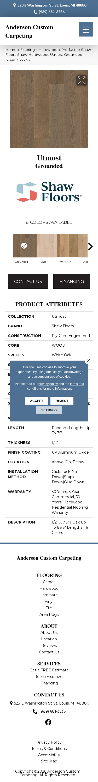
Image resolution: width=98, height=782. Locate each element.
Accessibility (49, 755)
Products (69, 49)
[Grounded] (21, 246)
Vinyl (49, 601)
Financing (72, 281)
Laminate (49, 595)
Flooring (27, 49)
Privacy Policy (49, 742)
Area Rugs (49, 614)
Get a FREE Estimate (49, 670)
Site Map (49, 761)
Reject (62, 401)
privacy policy (48, 384)
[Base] (43, 246)
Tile (49, 608)
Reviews (49, 645)
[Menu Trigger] (86, 29)
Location (49, 639)
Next (90, 246)
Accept (36, 401)
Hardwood (47, 49)
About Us (49, 632)
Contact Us (28, 281)
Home (10, 49)
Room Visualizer (49, 676)
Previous (8, 246)
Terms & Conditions (49, 748)
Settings (49, 410)
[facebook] (48, 722)
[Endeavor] (65, 245)
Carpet (49, 582)
